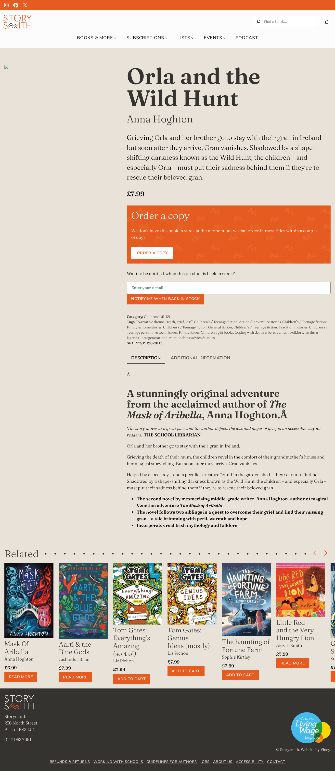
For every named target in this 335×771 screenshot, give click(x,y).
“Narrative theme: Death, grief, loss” (164, 322)
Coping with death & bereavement (262, 332)
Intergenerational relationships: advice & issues (177, 338)
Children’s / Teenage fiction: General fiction (197, 327)
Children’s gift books (217, 332)
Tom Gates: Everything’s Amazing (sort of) (131, 641)
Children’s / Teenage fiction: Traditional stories (270, 327)
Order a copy (152, 253)
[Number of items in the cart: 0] (327, 21)
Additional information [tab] (200, 358)
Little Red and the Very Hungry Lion (295, 630)
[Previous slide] (315, 553)
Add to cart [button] (131, 678)
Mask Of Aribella (16, 648)
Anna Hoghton (160, 119)
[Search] (258, 21)
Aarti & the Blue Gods (75, 648)
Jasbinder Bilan (74, 659)
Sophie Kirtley (236, 657)
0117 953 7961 (17, 739)
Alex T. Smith (289, 645)
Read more (21, 677)
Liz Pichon (123, 660)
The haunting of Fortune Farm (246, 646)
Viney (325, 749)
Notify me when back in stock (165, 298)
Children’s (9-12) (157, 316)
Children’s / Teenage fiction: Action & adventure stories (237, 322)
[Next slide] (325, 553)
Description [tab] (146, 358)
